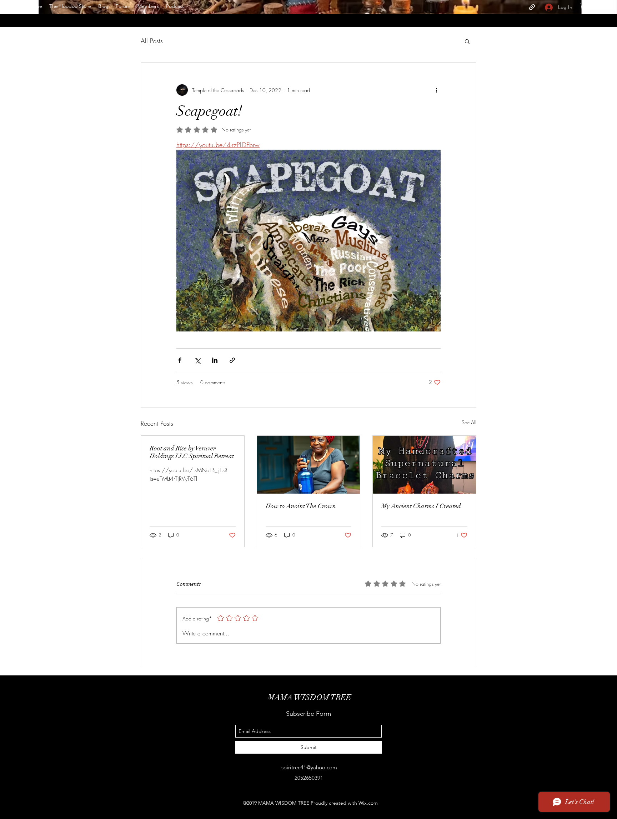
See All (469, 422)
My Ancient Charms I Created (421, 506)
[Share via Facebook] (179, 360)
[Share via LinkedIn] (214, 360)
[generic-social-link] (532, 7)
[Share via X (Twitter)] (197, 360)
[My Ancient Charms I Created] (424, 465)
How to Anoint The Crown (301, 506)
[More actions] (436, 90)
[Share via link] (232, 360)
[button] (584, 7)
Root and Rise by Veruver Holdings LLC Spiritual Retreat (192, 452)
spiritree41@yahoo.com (309, 767)
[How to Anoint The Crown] (308, 465)
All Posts (152, 40)
